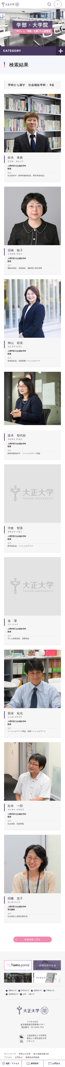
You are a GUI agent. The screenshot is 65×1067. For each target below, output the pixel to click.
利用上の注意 (25, 1054)
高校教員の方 (13, 994)
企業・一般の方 (28, 994)
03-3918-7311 (37, 1027)
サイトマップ (10, 1054)
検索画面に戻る (32, 939)
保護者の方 (38, 990)
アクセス (8, 1057)
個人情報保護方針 (41, 1054)
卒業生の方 (50, 990)
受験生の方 (12, 990)
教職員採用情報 (32, 1057)
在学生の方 (25, 990)
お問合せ (19, 1057)
